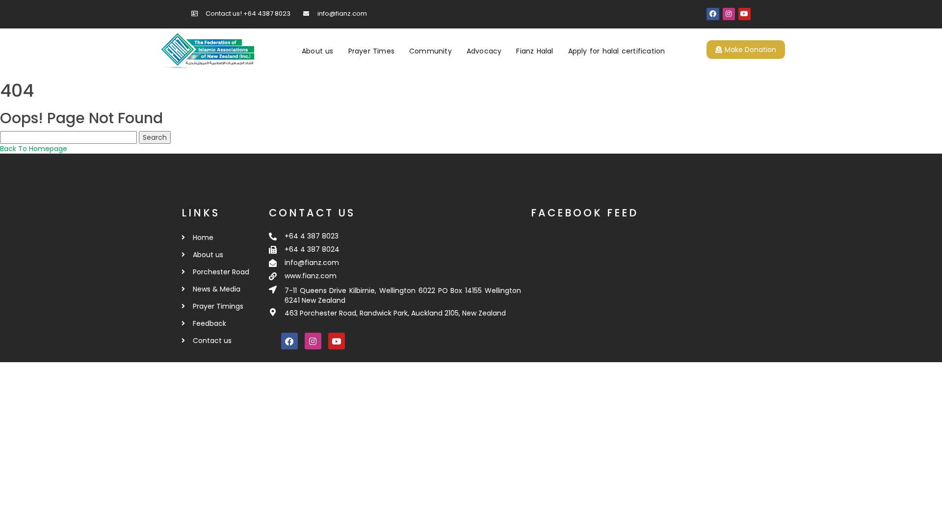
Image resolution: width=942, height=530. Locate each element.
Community (430, 51)
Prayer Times (371, 51)
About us (318, 51)
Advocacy (484, 51)
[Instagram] (729, 14)
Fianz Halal (534, 51)
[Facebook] (712, 14)
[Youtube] (744, 14)
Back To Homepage (33, 149)
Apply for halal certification (616, 51)
